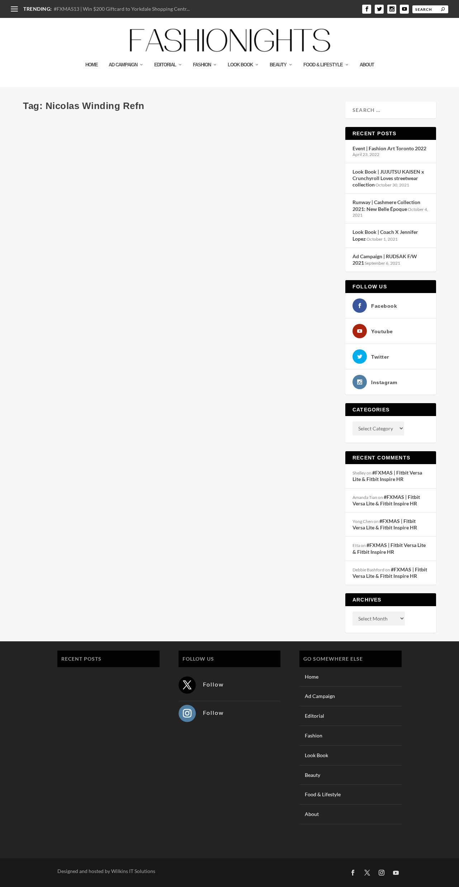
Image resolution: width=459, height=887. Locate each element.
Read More (48, 175)
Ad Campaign (123, 64)
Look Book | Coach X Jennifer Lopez (105, 790)
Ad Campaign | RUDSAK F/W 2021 (103, 824)
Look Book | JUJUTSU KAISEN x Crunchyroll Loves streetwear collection (388, 178)
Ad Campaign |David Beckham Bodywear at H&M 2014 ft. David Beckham (135, 135)
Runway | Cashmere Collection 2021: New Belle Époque (386, 205)
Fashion (202, 64)
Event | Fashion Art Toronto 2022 (389, 148)
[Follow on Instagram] (187, 713)
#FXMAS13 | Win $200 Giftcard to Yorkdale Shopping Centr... (122, 9)
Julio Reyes (46, 147)
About (367, 64)
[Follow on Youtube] (396, 872)
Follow (213, 684)
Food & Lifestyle (323, 64)
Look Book (240, 64)
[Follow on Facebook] (353, 872)
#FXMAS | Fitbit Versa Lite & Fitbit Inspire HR (387, 476)
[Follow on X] (187, 685)
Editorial (165, 64)
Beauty (278, 64)
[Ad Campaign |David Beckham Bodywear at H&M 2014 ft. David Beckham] (135, 120)
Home (91, 64)
